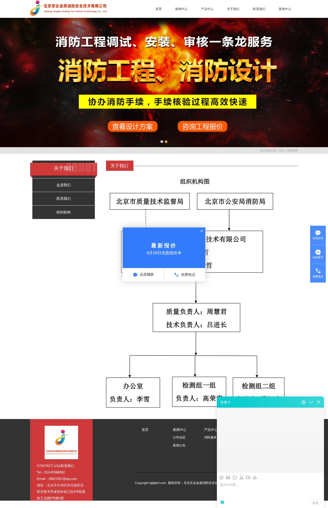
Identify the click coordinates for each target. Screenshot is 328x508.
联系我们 (259, 9)
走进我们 (63, 185)
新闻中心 (181, 9)
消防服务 (210, 437)
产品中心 (207, 9)
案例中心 (285, 9)
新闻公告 (179, 445)
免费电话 (188, 275)
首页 (159, 9)
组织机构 (292, 150)
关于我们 (233, 9)
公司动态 (179, 437)
